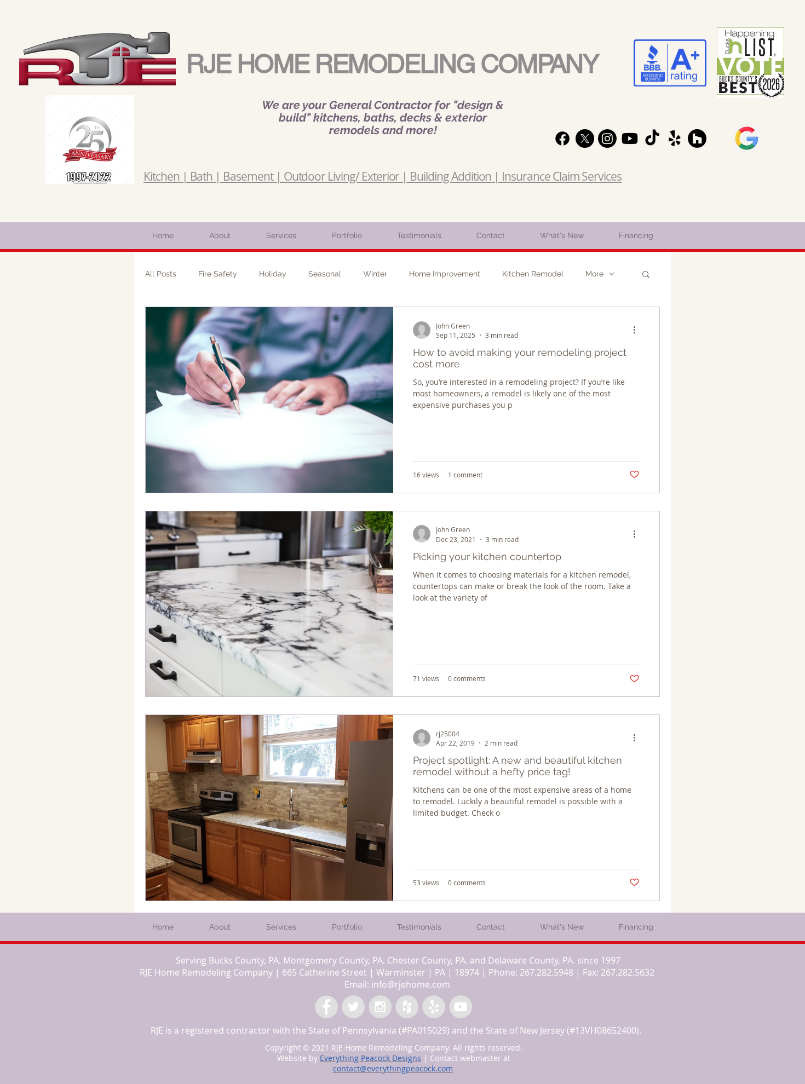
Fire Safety (217, 273)
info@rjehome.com (410, 984)
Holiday (272, 273)
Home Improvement (444, 273)
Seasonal (324, 273)
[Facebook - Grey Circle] (326, 1006)
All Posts (160, 273)
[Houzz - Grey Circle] (406, 1006)
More (594, 273)
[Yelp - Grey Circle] (433, 1006)
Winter (375, 273)
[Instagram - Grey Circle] (380, 1006)
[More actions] (638, 330)
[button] (646, 275)
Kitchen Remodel (533, 273)
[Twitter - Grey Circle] (353, 1006)
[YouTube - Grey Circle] (460, 1006)
